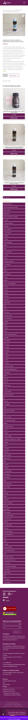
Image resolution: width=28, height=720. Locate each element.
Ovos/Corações (7, 391)
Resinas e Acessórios (8, 502)
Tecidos (5, 540)
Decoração (5, 321)
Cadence (9, 10)
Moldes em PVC (6, 458)
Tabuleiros (6, 451)
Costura (5, 308)
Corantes (6, 255)
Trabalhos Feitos (7, 572)
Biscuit (4, 248)
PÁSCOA (6, 296)
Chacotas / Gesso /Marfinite (9, 283)
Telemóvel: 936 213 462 (8, 691)
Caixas (5, 429)
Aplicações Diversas (8, 426)
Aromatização (6, 213)
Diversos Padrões (8, 547)
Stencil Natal (7, 474)
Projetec (5, 496)
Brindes (5, 267)
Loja (6, 10)
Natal (7, 359)
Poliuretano (5, 493)
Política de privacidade (13, 704)
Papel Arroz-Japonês (8, 366)
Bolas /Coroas (7, 385)
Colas (4, 305)
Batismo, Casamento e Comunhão (10, 216)
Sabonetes (5, 506)
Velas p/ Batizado (8, 242)
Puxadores (6, 448)
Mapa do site (19, 706)
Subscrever (16, 632)
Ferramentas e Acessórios (9, 410)
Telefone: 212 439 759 (9, 689)
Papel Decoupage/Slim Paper (10, 369)
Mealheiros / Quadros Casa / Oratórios (12, 439)
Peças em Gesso (8, 417)
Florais (7, 353)
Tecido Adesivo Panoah (9, 550)
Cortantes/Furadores (9, 515)
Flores (5, 331)
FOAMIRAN (7, 404)
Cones (5, 388)
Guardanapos (7, 340)
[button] (23, 15)
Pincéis (5, 490)
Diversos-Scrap (7, 518)
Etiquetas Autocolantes (8, 394)
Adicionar (13, 75)
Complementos (7, 274)
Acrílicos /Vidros (6, 210)
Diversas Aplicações (8, 223)
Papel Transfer (6, 477)
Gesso (4, 413)
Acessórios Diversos (7, 204)
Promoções (5, 499)
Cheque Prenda (6, 302)
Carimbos (5, 280)
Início (4, 10)
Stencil (4, 537)
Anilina (5, 324)
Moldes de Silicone (7, 455)
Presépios (6, 299)
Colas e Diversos (8, 251)
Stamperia (5, 521)
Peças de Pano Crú (7, 483)
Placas (5, 445)
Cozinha (7, 347)
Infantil (7, 356)
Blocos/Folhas (7, 512)
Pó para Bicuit (7, 264)
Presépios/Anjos (7, 471)
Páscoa (7, 363)
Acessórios (6, 312)
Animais (7, 343)
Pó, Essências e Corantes (9, 420)
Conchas (6, 220)
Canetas (6, 544)
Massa (5, 258)
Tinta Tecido (7, 563)
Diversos (6, 286)
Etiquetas (6, 226)
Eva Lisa (6, 401)
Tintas (13, 10)
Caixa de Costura (8, 315)
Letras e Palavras (8, 436)
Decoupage (5, 337)
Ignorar (18, 719)
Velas (4, 575)
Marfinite (6, 293)
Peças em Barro (6, 486)
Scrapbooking (6, 509)
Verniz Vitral (7, 569)
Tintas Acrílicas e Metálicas (10, 566)
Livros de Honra (7, 232)
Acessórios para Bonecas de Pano (10, 207)
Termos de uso (8, 706)
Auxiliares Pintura (8, 525)
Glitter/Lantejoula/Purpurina (10, 334)
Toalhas (6, 239)
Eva (4, 397)
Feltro (4, 407)
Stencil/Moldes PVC (8, 534)
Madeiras (6, 235)
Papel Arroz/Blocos (8, 531)
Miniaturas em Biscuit (9, 261)
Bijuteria (5, 245)
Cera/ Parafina (7, 582)
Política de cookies (13, 702)
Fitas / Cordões (7, 229)
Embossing (5, 378)
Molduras (6, 442)
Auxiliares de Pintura (8, 556)
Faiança (6, 289)
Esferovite (5, 382)
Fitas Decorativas (8, 318)
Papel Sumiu (7, 372)
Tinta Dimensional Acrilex (9, 560)
